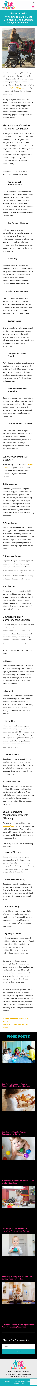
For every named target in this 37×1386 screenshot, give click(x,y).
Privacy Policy (10, 1374)
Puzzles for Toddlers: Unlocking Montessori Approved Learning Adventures (18, 1326)
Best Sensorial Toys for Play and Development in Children (14, 1133)
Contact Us (17, 1371)
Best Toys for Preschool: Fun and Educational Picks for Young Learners (16, 1085)
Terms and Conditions (24, 1374)
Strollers (24, 13)
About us (26, 1371)
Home (10, 1371)
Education (13, 13)
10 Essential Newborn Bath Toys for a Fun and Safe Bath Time (18, 1182)
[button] (33, 7)
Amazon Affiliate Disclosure (18, 1376)
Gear (19, 13)
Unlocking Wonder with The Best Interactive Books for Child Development (17, 1230)
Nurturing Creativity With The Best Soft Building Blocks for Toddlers (17, 1278)
